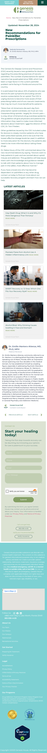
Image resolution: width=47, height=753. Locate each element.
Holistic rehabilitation (10, 703)
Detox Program (33, 697)
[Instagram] (14, 613)
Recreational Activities (10, 641)
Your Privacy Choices (9, 686)
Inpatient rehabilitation (18, 699)
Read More (10, 218)
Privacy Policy (18, 514)
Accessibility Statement (10, 679)
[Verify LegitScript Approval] (22, 741)
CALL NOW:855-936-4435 (28, 2)
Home (8, 18)
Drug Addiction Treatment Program (15, 697)
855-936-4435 (11, 618)
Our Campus (6, 634)
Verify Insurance (7, 655)
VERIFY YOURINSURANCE (9, 2)
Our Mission (6, 631)
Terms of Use (6, 676)
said (27, 124)
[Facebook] (17, 613)
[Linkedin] (21, 613)
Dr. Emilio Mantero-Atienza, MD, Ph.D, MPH (24, 51)
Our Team (5, 627)
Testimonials (6, 638)
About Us (6, 623)
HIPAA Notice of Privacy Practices (13, 672)
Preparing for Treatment (10, 651)
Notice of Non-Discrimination (12, 683)
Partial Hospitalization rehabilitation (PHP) (27, 701)
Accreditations (7, 665)
